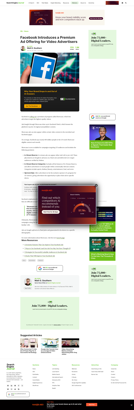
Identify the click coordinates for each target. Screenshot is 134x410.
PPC (53, 382)
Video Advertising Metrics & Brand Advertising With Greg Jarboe (69, 351)
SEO (38, 3)
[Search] (125, 3)
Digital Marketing (55, 3)
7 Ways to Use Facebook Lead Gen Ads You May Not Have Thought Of (47, 248)
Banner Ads (94, 374)
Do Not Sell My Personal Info (118, 382)
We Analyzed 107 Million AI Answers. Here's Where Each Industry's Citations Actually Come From (102, 227)
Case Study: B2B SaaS (97, 371)
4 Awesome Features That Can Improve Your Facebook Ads (43, 245)
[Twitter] (22, 385)
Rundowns (74, 371)
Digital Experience (37, 382)
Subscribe (113, 369)
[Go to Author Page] (22, 48)
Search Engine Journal (53, 283)
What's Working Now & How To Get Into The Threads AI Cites (102, 256)
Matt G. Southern (34, 48)
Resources (66, 3)
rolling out (33, 117)
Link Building (55, 369)
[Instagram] (11, 389)
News (24, 260)
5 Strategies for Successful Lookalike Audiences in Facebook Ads (45, 252)
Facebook (40, 260)
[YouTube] (15, 385)
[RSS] (18, 389)
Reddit (54, 388)
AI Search (31, 3)
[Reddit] (15, 389)
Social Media (32, 260)
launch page (61, 238)
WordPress (35, 385)
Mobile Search (56, 374)
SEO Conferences (76, 385)
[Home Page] (15, 3)
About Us (83, 3)
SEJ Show (74, 380)
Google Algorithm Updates (79, 382)
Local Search (55, 371)
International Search (57, 377)
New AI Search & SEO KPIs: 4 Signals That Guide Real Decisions (102, 145)
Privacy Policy (114, 380)
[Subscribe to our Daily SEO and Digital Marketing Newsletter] (122, 3)
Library (74, 374)
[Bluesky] (8, 389)
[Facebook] (18, 385)
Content (35, 377)
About (112, 371)
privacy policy (57, 324)
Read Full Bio (28, 288)
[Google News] (8, 385)
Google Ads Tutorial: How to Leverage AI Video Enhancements (49, 350)
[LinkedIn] (11, 385)
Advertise (91, 3)
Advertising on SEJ (96, 369)
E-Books (74, 377)
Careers (113, 377)
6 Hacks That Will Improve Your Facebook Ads (39, 256)
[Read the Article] (29, 343)
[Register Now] (102, 132)
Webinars (74, 3)
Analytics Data (56, 385)
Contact (113, 374)
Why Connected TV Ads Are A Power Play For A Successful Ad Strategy (28, 350)
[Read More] (102, 214)
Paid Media (45, 3)
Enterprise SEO (56, 380)
